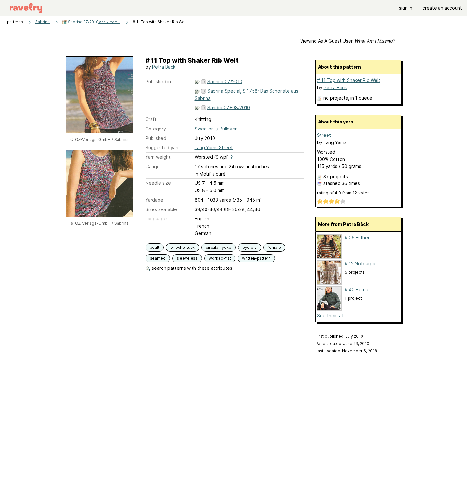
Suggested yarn (163, 147)
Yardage (154, 199)
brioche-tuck (182, 247)
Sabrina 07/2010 (93, 21)
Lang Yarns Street (214, 147)
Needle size (158, 183)
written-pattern (256, 258)
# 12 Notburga (360, 263)
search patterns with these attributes (191, 268)
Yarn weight (158, 157)
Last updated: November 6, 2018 (348, 350)
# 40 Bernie (357, 289)
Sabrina (42, 21)
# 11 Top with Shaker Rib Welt (348, 80)
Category (156, 128)
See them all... (332, 315)
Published (156, 138)
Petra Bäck (163, 67)
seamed (158, 258)
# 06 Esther (357, 237)
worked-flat (220, 258)
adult (154, 247)
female (274, 247)
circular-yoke (218, 247)
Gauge (153, 166)
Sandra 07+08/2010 (228, 107)
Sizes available (161, 209)
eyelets (249, 247)
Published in (158, 81)
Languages (157, 218)
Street (324, 135)
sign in (405, 7)
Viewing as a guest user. (347, 40)
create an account (442, 7)
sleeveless (187, 258)
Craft (151, 119)
